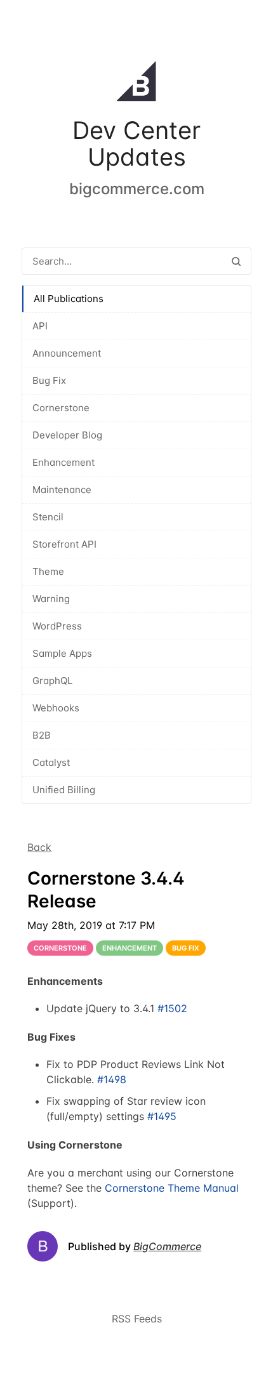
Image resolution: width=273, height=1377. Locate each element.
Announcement (66, 353)
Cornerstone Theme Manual (172, 1188)
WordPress (57, 626)
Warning (51, 599)
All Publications (68, 299)
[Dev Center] (136, 84)
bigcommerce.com (136, 189)
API (40, 326)
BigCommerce (167, 1246)
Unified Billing (63, 790)
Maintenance (61, 490)
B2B (41, 735)
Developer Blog (67, 435)
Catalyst (51, 762)
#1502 (172, 1008)
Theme (48, 571)
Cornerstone (61, 408)
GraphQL (52, 681)
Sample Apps (62, 653)
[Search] (236, 261)
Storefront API (64, 544)
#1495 (161, 1116)
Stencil (47, 517)
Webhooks (55, 708)
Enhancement (63, 462)
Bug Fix (49, 380)
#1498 (111, 1079)
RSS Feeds (137, 1318)
